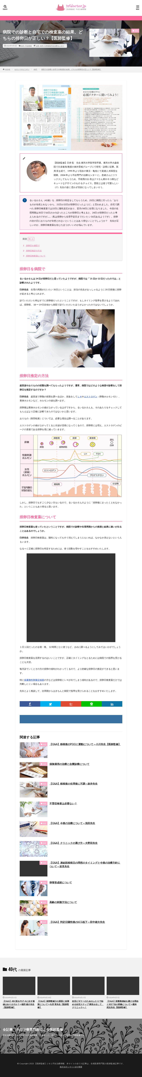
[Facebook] (30, 704)
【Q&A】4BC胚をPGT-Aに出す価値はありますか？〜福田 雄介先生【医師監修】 (19, 1004)
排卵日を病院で (31, 245)
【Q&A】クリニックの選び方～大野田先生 (74, 842)
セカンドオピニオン (21, 69)
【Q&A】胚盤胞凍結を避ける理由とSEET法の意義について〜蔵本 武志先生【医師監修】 (122, 1004)
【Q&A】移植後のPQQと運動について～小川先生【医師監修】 (85, 744)
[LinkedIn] (112, 704)
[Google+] (71, 704)
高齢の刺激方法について (63, 902)
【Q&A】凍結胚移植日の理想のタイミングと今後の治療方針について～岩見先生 (85, 864)
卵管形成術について (61, 882)
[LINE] (91, 704)
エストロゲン (90, 396)
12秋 (37, 46)
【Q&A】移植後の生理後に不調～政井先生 (74, 783)
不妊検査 (28, 46)
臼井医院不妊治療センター (54, 46)
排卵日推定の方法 (32, 250)
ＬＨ (79, 396)
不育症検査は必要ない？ (63, 803)
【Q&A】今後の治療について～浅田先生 (72, 823)
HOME (7, 69)
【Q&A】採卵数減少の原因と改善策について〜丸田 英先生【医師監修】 (53, 1004)
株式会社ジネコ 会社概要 (71, 1067)
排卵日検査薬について (34, 256)
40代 (22, 46)
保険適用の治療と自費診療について (69, 763)
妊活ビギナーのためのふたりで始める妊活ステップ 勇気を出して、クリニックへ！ (88, 1004)
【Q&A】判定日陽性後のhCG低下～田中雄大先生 (77, 921)
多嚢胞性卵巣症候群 (34, 680)
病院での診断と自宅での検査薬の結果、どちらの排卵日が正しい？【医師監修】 (71, 69)
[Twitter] (50, 704)
